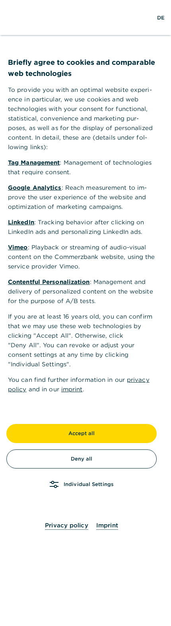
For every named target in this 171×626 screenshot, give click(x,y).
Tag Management (34, 162)
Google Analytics (35, 187)
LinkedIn (21, 222)
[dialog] (85, 313)
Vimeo (18, 247)
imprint (72, 389)
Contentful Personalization (49, 282)
